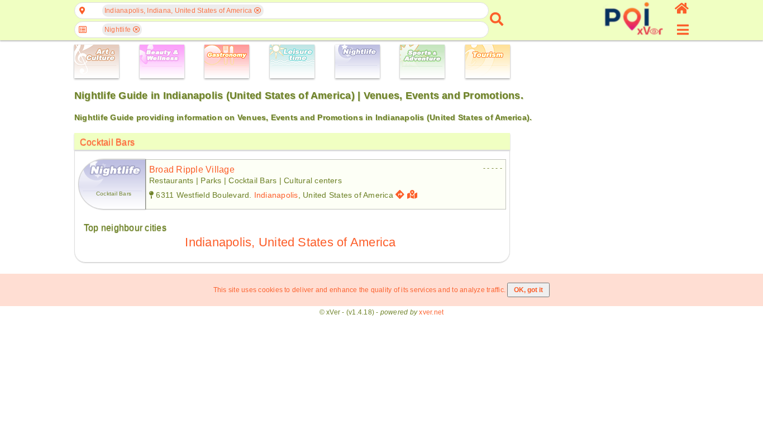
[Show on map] (413, 194)
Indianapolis (276, 194)
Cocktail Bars (107, 142)
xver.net (431, 312)
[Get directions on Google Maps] (399, 194)
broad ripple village (192, 169)
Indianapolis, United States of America (290, 242)
